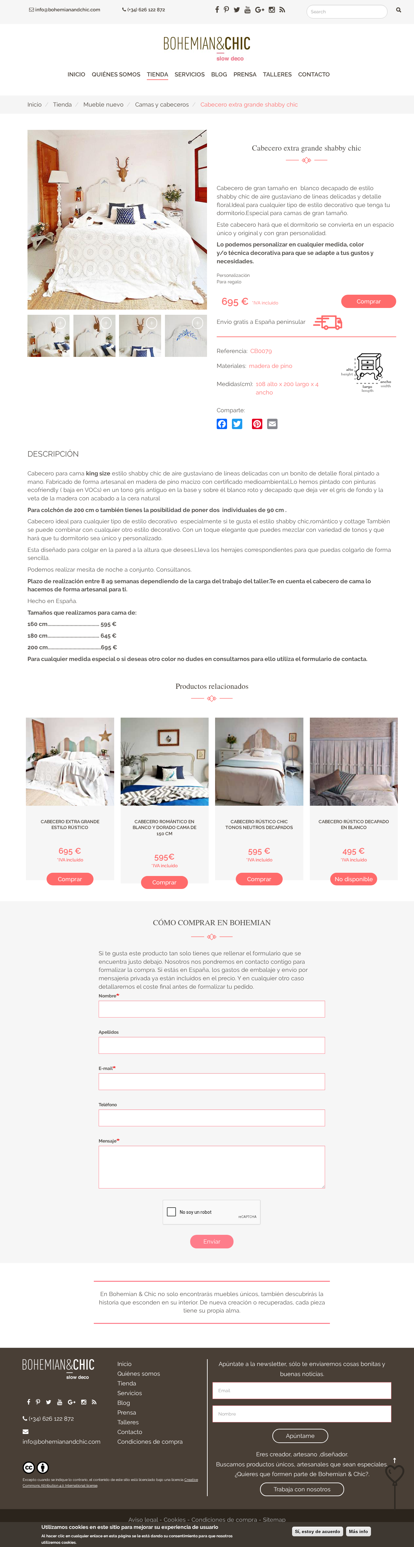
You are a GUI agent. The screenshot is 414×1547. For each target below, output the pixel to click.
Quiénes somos (116, 74)
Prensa (245, 74)
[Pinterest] (257, 423)
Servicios (190, 74)
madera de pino (270, 365)
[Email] (272, 423)
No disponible (354, 879)
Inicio (76, 74)
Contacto (314, 74)
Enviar (211, 1241)
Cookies (175, 1519)
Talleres (277, 74)
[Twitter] (237, 423)
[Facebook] (222, 423)
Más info (358, 1531)
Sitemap (274, 1519)
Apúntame (300, 1435)
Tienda (157, 74)
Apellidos (109, 1032)
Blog (219, 74)
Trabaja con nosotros (302, 1489)
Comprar (369, 301)
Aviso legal (143, 1519)
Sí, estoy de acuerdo (317, 1531)
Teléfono (108, 1104)
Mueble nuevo (103, 104)
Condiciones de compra (150, 1441)
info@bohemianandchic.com (67, 10)
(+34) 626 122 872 (145, 10)
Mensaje (107, 1140)
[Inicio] (207, 49)
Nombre (107, 995)
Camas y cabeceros (162, 104)
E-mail (106, 1068)
